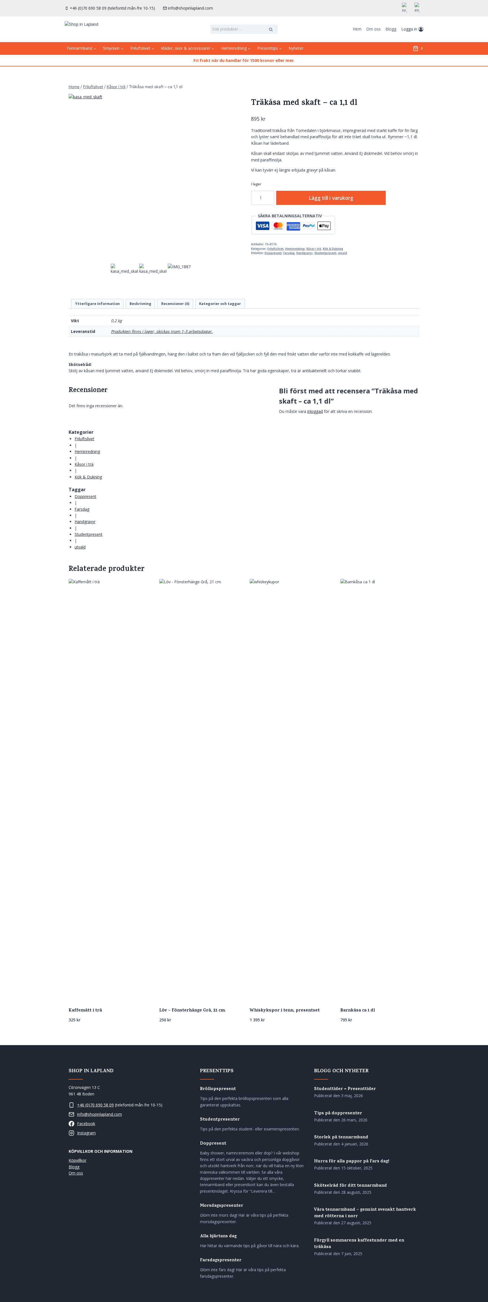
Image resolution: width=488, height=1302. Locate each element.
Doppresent (273, 253)
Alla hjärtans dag (218, 1236)
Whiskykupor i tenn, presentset (285, 1010)
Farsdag (289, 253)
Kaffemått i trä (85, 1010)
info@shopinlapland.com (99, 1114)
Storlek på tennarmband (341, 1137)
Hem (357, 29)
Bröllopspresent (218, 1089)
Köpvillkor (77, 1160)
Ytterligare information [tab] (97, 303)
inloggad (315, 411)
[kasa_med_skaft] (153, 178)
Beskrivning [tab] (140, 303)
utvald (342, 253)
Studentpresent (325, 253)
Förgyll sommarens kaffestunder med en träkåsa (359, 1244)
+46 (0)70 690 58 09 (95, 1105)
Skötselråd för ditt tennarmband (350, 1186)
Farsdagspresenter (220, 1260)
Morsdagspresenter (221, 1206)
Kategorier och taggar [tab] (220, 303)
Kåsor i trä (313, 249)
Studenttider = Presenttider (345, 1089)
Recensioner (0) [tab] (175, 303)
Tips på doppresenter (338, 1113)
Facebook (86, 1123)
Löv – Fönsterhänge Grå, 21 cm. (192, 1010)
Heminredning (295, 249)
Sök (271, 30)
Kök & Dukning (333, 249)
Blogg (390, 29)
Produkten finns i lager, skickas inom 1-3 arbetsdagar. (162, 331)
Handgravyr (304, 253)
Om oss (373, 29)
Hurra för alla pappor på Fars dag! (351, 1161)
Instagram (86, 1133)
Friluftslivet (275, 249)
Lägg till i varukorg (331, 197)
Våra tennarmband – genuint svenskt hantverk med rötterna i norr (365, 1213)
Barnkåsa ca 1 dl (357, 1010)
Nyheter (296, 48)
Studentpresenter (220, 1120)
